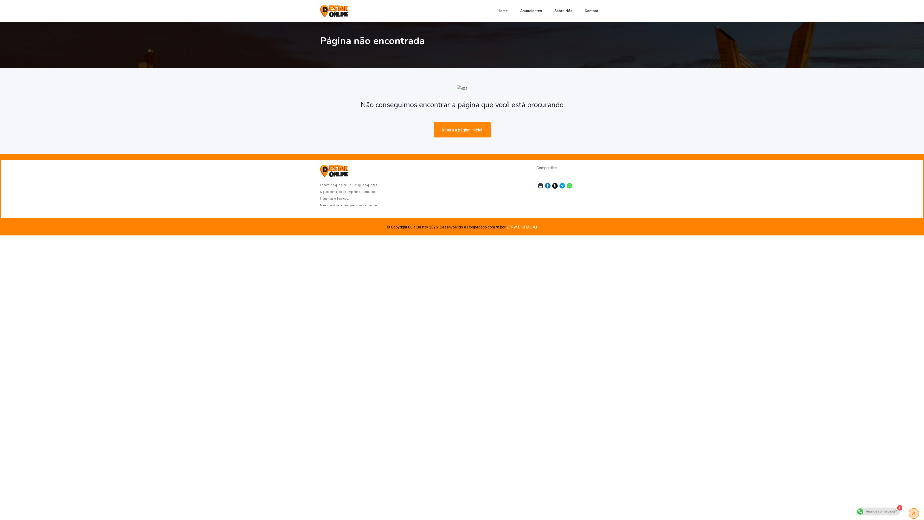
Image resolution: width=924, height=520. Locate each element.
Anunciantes (531, 11)
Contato (591, 11)
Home (503, 11)
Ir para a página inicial (462, 129)
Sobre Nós (563, 11)
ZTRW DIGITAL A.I (522, 227)
